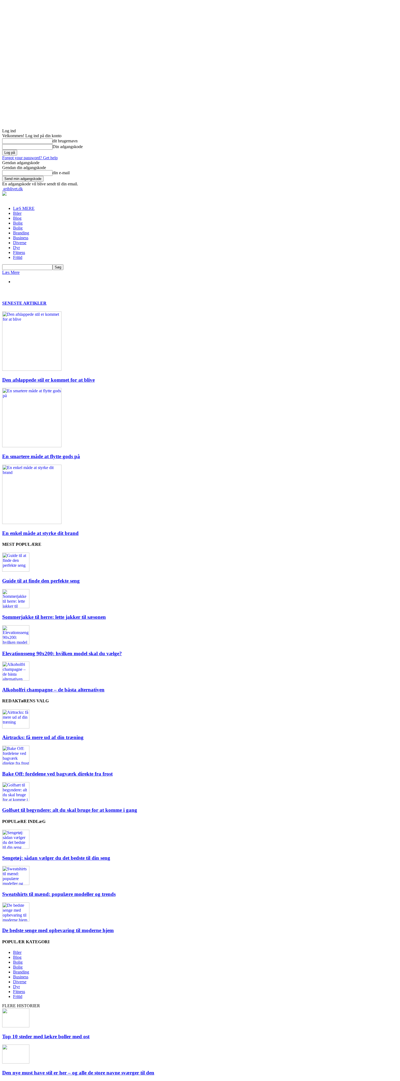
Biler (17, 213)
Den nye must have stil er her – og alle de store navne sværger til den (78, 1073)
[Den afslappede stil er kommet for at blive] (31, 369)
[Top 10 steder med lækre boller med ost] (15, 1026)
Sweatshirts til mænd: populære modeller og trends (59, 894)
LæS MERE (24, 208)
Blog (17, 218)
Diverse (19, 242)
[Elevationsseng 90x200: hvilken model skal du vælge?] (15, 643)
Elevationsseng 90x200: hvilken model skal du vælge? (62, 653)
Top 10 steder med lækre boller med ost (46, 1036)
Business (20, 237)
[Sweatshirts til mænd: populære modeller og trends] (15, 883)
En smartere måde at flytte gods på (41, 456)
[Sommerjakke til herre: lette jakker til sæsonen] (15, 606)
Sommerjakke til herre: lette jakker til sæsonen (54, 617)
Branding (21, 233)
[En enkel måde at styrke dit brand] (31, 522)
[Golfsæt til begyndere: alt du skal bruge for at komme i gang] (15, 799)
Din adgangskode (68, 146)
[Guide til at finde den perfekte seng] (15, 570)
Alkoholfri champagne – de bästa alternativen (53, 690)
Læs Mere (11, 272)
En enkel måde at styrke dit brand (40, 533)
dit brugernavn (65, 141)
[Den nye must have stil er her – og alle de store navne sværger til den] (15, 1062)
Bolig (18, 223)
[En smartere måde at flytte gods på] (31, 445)
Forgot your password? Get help (30, 157)
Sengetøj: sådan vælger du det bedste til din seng (56, 858)
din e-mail (61, 172)
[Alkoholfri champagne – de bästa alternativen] (15, 679)
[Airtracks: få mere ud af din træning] (15, 727)
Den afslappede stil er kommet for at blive (48, 380)
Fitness (19, 252)
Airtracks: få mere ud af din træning (43, 737)
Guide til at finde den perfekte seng (41, 581)
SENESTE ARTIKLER (24, 303)
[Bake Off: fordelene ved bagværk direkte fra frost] (15, 763)
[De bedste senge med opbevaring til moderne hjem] (15, 920)
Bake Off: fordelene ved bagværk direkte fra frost (57, 774)
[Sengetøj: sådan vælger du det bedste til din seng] (15, 847)
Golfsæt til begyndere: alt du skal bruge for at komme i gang (69, 810)
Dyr (16, 247)
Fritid (17, 257)
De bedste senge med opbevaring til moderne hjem (58, 930)
